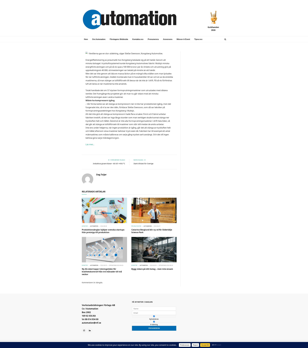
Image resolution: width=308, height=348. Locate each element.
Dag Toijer (101, 174)
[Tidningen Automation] (133, 19)
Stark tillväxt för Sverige (143, 163)
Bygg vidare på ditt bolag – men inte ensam (152, 269)
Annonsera (167, 39)
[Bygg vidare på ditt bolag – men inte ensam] (154, 249)
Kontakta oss (137, 39)
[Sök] (225, 39)
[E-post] (73, 59)
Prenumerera (153, 39)
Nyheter (85, 226)
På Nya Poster (136, 226)
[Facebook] (73, 65)
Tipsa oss (198, 39)
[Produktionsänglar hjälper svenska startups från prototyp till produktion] (104, 210)
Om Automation (98, 39)
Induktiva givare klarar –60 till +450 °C (109, 163)
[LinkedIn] (73, 71)
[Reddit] (73, 88)
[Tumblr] (73, 82)
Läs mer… (90, 144)
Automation (94, 226)
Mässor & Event (183, 39)
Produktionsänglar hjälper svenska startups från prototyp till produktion (103, 231)
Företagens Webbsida (119, 39)
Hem (86, 39)
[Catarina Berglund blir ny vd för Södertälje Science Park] (154, 210)
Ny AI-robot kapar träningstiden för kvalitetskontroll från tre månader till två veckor (102, 272)
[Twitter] (73, 77)
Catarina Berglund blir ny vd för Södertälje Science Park (151, 231)
